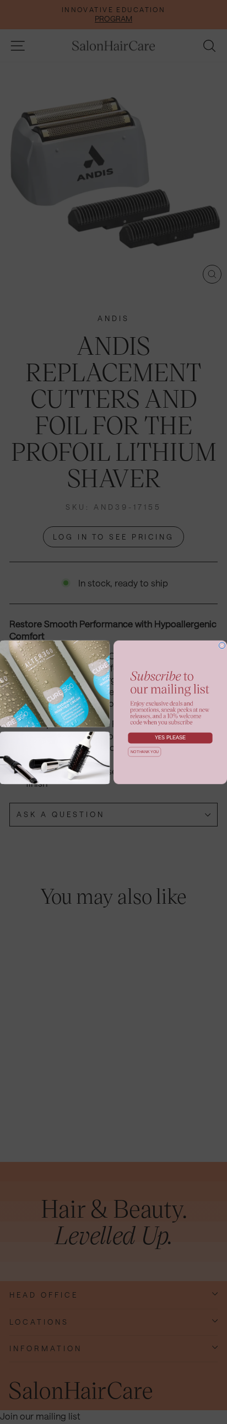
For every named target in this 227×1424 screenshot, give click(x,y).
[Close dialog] (222, 645)
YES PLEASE (170, 737)
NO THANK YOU (145, 752)
